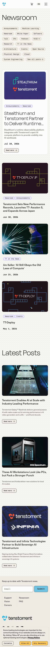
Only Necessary (40, 643)
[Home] (4, 4)
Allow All (25, 643)
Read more (10, 150)
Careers (8, 605)
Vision (7, 602)
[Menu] (46, 4)
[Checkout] (32, 4)
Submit (41, 589)
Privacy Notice (34, 638)
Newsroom (24, 598)
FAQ (21, 602)
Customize (8, 643)
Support (8, 598)
